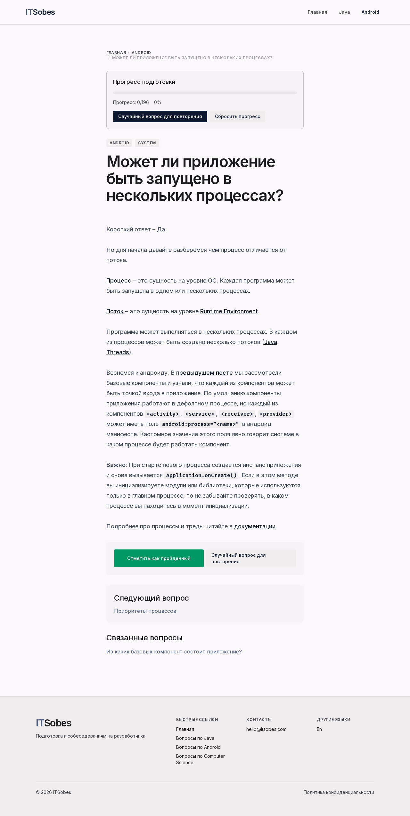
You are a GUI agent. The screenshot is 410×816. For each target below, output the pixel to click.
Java (344, 12)
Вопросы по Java (195, 738)
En (319, 729)
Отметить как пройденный (159, 558)
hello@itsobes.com (266, 729)
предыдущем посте (204, 372)
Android (370, 12)
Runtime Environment (229, 311)
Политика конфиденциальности (339, 792)
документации (254, 526)
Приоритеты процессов (145, 611)
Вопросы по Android (198, 747)
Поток (115, 311)
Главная (317, 12)
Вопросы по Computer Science (200, 759)
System (147, 142)
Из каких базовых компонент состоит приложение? (174, 651)
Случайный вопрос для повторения (160, 116)
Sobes (40, 12)
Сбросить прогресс (237, 116)
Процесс (118, 280)
